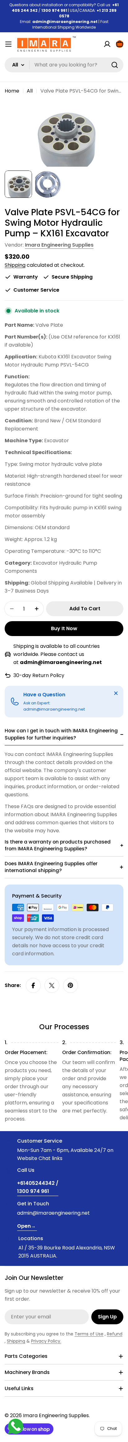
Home (12, 90)
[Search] (114, 65)
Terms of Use (89, 1334)
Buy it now (64, 628)
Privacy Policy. (46, 1341)
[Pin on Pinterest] (70, 985)
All (30, 90)
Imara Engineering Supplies (59, 244)
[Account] (107, 44)
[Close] (116, 693)
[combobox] (64, 64)
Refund (114, 1334)
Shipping (15, 265)
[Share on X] (51, 985)
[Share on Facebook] (33, 985)
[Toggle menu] (8, 44)
